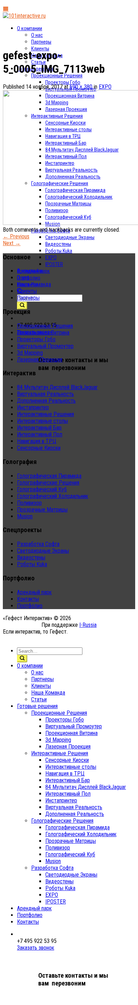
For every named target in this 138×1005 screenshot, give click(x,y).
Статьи (39, 699)
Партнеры (41, 42)
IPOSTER (54, 264)
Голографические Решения (48, 482)
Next (12, 243)
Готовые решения (37, 706)
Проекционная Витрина (43, 332)
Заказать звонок (35, 947)
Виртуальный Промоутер (45, 346)
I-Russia (88, 625)
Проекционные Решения (56, 76)
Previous (16, 236)
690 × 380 (81, 86)
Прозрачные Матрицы (42, 509)
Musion (25, 516)
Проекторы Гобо (62, 82)
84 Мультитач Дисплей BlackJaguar (57, 387)
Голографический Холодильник (52, 496)
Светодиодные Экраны (69, 237)
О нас (37, 35)
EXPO (51, 258)
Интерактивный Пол (39, 434)
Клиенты (27, 291)
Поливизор (29, 502)
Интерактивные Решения (45, 414)
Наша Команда (34, 284)
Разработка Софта (38, 544)
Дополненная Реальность (46, 400)
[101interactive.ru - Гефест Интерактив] (24, 15)
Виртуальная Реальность (45, 394)
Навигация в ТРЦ (36, 441)
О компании (29, 29)
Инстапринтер (33, 407)
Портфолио (29, 605)
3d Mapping (30, 352)
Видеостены (58, 244)
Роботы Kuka (58, 251)
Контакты (28, 599)
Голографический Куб (42, 489)
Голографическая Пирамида (49, 476)
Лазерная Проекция (39, 359)
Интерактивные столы (42, 421)
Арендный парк (34, 592)
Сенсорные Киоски (39, 447)
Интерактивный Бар (39, 427)
